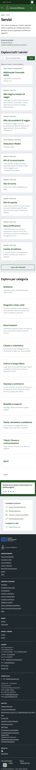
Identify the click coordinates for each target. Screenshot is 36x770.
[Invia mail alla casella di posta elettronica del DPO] (12, 679)
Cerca (31, 58)
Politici (3, 571)
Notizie (3, 621)
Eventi (3, 637)
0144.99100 (11, 654)
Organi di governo (6, 565)
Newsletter (4, 754)
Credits (10, 763)
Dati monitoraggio (6, 761)
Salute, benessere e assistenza (12, 140)
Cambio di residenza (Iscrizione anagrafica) (14, 45)
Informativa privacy (7, 724)
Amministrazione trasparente (10, 733)
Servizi (22, 761)
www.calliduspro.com (10, 697)
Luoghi (3, 635)
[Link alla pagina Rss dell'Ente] (2, 751)
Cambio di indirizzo (6, 42)
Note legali (4, 727)
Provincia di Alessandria (8, 709)
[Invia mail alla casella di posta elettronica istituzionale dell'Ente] (14, 659)
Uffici (2, 574)
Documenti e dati (6, 560)
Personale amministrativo (9, 568)
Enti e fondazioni (6, 563)
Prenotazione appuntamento (10, 739)
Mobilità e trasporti (7, 602)
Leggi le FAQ (5, 735)
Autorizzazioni (5, 590)
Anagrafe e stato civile (9, 90)
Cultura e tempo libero (8, 596)
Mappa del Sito (25, 763)
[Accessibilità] (4, 765)
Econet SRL (4, 718)
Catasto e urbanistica (7, 593)
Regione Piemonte (7, 2)
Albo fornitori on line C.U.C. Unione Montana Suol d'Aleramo (18, 713)
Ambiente (4, 585)
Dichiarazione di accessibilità (9, 730)
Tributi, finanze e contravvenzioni (12, 68)
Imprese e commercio (7, 599)
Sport (2, 611)
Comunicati (4, 624)
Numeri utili (4, 668)
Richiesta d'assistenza (8, 741)
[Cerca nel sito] (30, 8)
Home (2, 15)
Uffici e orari (4, 665)
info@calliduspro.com (11, 694)
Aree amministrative (7, 557)
